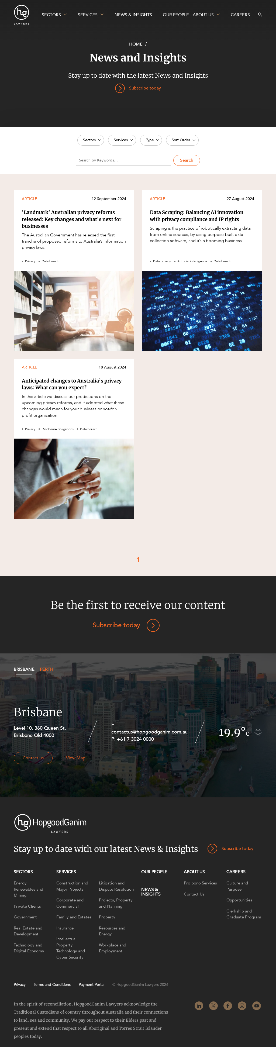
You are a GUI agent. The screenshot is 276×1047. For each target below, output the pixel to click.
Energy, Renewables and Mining (28, 889)
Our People (154, 872)
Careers (236, 872)
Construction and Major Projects (72, 886)
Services (66, 872)
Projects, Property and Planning (116, 903)
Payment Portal (91, 985)
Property (107, 917)
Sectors (23, 872)
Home (136, 44)
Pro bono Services (200, 883)
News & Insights (151, 892)
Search (186, 160)
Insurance (65, 928)
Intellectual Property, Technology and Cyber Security (70, 948)
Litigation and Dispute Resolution (116, 886)
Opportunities (239, 900)
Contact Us (194, 894)
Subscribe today (116, 625)
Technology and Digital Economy (29, 948)
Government (25, 917)
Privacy (20, 985)
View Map (75, 758)
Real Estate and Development (28, 931)
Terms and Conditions (52, 985)
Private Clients (27, 906)
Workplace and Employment (112, 948)
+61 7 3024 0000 (135, 739)
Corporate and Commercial (70, 903)
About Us (194, 872)
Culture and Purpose (237, 886)
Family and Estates (73, 917)
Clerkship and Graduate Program (243, 914)
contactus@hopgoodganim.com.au (149, 732)
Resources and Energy (112, 931)
